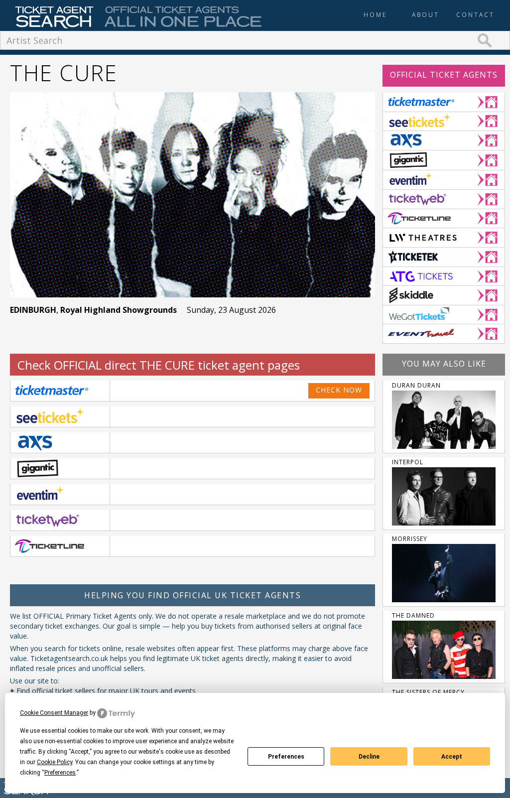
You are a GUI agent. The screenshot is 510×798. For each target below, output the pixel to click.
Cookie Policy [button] (54, 762)
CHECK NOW (339, 390)
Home (375, 14)
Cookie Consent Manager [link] (54, 712)
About (425, 14)
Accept (451, 756)
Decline (369, 756)
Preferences (286, 756)
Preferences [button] (60, 772)
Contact (475, 14)
